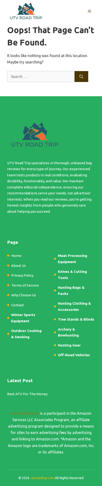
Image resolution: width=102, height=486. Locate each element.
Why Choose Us (23, 295)
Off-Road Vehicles (74, 355)
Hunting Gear (69, 345)
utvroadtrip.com (25, 413)
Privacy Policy (22, 275)
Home (16, 256)
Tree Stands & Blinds (76, 319)
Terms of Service (25, 285)
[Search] (81, 76)
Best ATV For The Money (27, 394)
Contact (17, 305)
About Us (18, 266)
